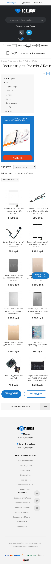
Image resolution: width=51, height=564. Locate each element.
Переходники (25, 480)
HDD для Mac (25, 475)
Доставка (26, 3)
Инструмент (24, 53)
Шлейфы (8, 107)
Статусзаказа (38, 275)
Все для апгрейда (25, 461)
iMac (34, 46)
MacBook (22, 46)
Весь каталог (25, 489)
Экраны (8, 111)
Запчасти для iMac (22, 512)
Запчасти (13, 61)
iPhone (8, 46)
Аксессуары (39, 53)
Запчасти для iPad (22, 503)
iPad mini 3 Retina (31, 61)
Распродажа (11, 3)
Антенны (9, 91)
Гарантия (38, 3)
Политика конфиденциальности (25, 546)
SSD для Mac (25, 470)
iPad (12, 53)
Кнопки (8, 99)
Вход (30, 40)
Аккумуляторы (11, 87)
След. (45, 407)
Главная (4, 61)
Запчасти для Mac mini (22, 517)
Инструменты (22, 522)
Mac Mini (45, 46)
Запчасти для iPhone (22, 498)
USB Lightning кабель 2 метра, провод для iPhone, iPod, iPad (15, 119)
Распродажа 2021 (25, 485)
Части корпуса (11, 103)
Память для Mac (25, 465)
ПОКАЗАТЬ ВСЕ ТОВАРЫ (36, 394)
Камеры (8, 95)
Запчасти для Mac (22, 507)
